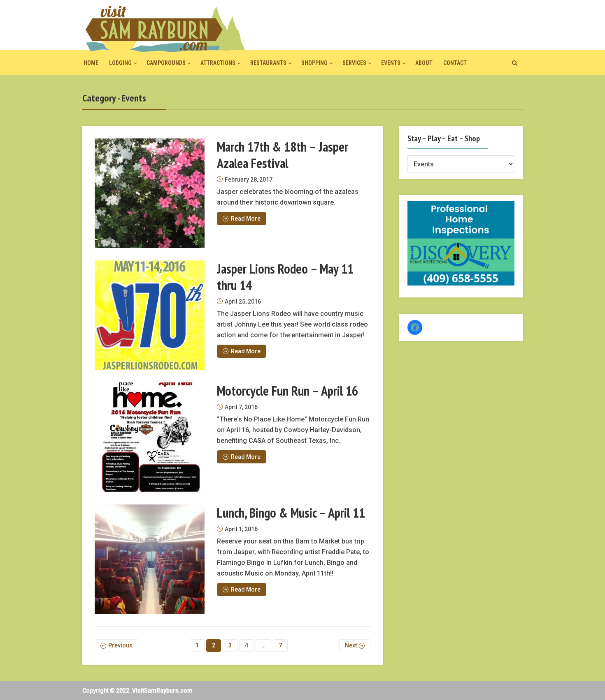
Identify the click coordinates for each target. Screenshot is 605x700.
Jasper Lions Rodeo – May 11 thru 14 (285, 277)
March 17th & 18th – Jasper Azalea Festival (282, 155)
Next (351, 645)
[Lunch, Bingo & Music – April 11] (150, 559)
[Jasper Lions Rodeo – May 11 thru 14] (150, 315)
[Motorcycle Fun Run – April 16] (150, 437)
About (424, 63)
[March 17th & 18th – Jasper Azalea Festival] (150, 193)
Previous (120, 645)
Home (91, 63)
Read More (246, 218)
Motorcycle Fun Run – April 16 (287, 390)
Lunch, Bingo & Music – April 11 (291, 512)
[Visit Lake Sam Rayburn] (164, 28)
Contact (455, 63)
